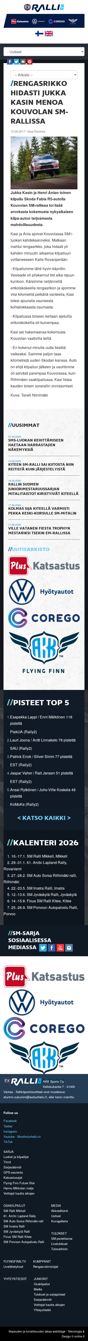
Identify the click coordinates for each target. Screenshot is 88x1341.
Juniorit (41, 1278)
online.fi (79, 1336)
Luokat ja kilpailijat (16, 1157)
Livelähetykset (13, 1266)
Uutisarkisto (31, 549)
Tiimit (7, 1162)
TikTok (8, 1141)
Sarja (9, 1151)
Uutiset (56, 1216)
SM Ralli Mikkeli (15, 1210)
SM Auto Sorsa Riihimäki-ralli (23, 1221)
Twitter (8, 1126)
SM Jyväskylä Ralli (17, 1231)
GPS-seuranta (13, 1172)
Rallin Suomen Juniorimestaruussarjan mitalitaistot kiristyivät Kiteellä (43, 489)
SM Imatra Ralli (14, 1226)
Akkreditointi (59, 1210)
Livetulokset (59, 1243)
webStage (59, 1331)
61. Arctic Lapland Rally (20, 1216)
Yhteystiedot (15, 1278)
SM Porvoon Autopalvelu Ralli (24, 1242)
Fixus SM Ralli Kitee (17, 1236)
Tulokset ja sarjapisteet (49, 1294)
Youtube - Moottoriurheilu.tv (22, 1136)
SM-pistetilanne (61, 1238)
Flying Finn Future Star (19, 1183)
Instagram (10, 1131)
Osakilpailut (14, 1205)
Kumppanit (42, 1261)
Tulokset (59, 1233)
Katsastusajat (13, 1177)
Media (56, 1205)
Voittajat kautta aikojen (19, 1193)
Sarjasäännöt (12, 1167)
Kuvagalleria (59, 1221)
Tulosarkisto (59, 1249)
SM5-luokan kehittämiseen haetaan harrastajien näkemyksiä (36, 445)
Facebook (10, 1120)
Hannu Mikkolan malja (19, 1188)
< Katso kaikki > (44, 818)
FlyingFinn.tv (15, 1261)
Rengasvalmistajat (45, 1266)
